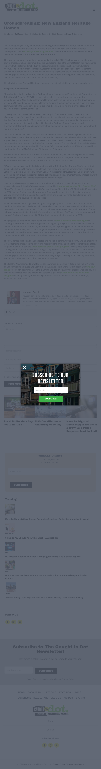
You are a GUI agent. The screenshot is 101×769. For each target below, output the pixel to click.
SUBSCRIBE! (51, 398)
